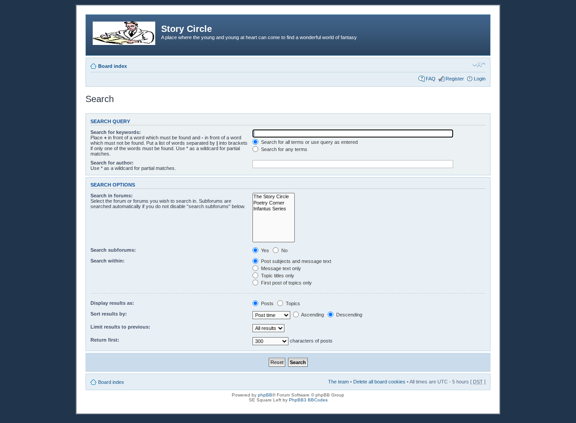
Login (480, 78)
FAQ (431, 78)
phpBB (265, 394)
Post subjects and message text (295, 261)
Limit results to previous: (120, 326)
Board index (112, 66)
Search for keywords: (115, 132)
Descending (348, 314)
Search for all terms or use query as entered (309, 142)
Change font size (479, 64)
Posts (267, 303)
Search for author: (112, 162)
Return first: (104, 340)
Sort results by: (108, 313)
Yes (264, 250)
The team (338, 381)
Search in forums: (111, 195)
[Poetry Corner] (273, 203)
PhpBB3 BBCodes (308, 399)
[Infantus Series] (273, 209)
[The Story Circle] (273, 197)
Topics (292, 303)
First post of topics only (286, 282)
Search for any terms (283, 149)
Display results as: (112, 303)
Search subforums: (113, 250)
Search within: (107, 260)
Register (455, 78)
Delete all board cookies (379, 381)
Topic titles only (277, 275)
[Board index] (124, 31)
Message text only (280, 268)
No (284, 250)
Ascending (312, 314)
